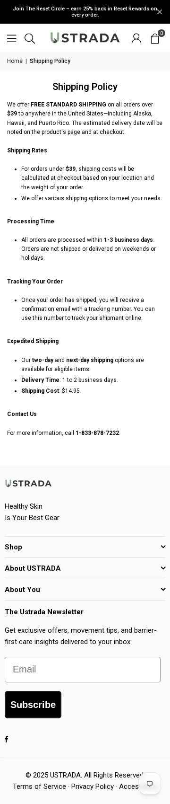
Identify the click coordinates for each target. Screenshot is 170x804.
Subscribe (33, 704)
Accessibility (138, 786)
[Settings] (136, 37)
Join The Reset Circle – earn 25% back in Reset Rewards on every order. (85, 12)
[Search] (29, 38)
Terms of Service (39, 786)
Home (15, 61)
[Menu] (11, 38)
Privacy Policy (92, 786)
